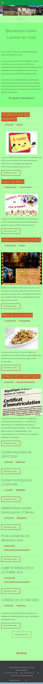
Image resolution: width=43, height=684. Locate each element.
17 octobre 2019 (10, 244)
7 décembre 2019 (10, 186)
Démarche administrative (26, 379)
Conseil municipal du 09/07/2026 (16, 451)
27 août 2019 (8, 379)
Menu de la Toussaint (17, 313)
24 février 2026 (9, 541)
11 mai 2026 (8, 486)
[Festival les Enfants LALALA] (21, 267)
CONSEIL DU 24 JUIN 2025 (19, 593)
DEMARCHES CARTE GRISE (21, 374)
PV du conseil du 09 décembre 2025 (15, 533)
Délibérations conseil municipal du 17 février (17, 506)
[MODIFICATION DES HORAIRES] (21, 142)
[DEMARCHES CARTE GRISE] (21, 399)
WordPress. (30, 673)
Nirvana (22, 673)
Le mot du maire (25, 186)
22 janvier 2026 (9, 572)
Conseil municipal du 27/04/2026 (16, 478)
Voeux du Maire (13, 181)
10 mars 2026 (9, 514)
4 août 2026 (8, 459)
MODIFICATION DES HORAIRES (15, 116)
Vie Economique (24, 319)
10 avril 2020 (8, 124)
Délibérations (20, 459)
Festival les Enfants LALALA (21, 238)
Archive (21, 646)
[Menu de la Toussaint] (21, 336)
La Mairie (19, 124)
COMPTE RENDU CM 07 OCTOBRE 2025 (17, 564)
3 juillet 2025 (8, 599)
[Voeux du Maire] (21, 204)
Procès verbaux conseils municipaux (17, 545)
